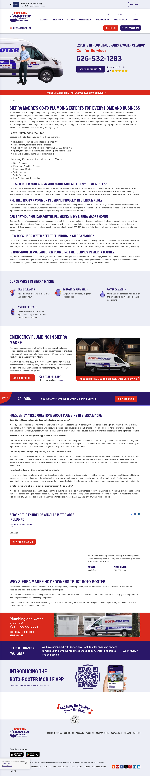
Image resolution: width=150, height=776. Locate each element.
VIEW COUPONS (126, 399)
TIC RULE (13, 770)
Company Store (102, 732)
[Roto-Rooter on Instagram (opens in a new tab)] (134, 766)
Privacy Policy (76, 766)
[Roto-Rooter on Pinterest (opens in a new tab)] (130, 766)
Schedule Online (88, 69)
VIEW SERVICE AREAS (23, 542)
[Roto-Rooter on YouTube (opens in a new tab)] (117, 766)
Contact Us (119, 15)
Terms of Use (89, 766)
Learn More (129, 651)
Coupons (135, 19)
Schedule (112, 27)
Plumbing (58, 19)
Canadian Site (116, 732)
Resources (129, 15)
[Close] (25, 763)
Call (132, 27)
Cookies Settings (7, 765)
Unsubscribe (63, 766)
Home (12, 100)
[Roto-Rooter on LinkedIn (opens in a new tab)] (138, 766)
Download (134, 4)
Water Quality (102, 19)
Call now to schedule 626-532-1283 (22, 633)
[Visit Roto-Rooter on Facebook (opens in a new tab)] (135, 513)
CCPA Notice (101, 766)
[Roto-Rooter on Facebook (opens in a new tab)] (122, 766)
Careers (110, 15)
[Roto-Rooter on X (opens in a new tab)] (126, 766)
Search (137, 15)
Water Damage (120, 19)
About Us (90, 732)
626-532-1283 (99, 58)
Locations (44, 19)
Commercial (85, 19)
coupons (60, 379)
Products (80, 732)
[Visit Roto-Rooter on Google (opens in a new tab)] (130, 513)
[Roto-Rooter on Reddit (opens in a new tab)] (113, 766)
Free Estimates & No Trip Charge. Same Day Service (75, 92)
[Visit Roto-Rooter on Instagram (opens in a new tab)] (139, 513)
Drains (71, 19)
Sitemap (127, 732)
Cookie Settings (49, 766)
